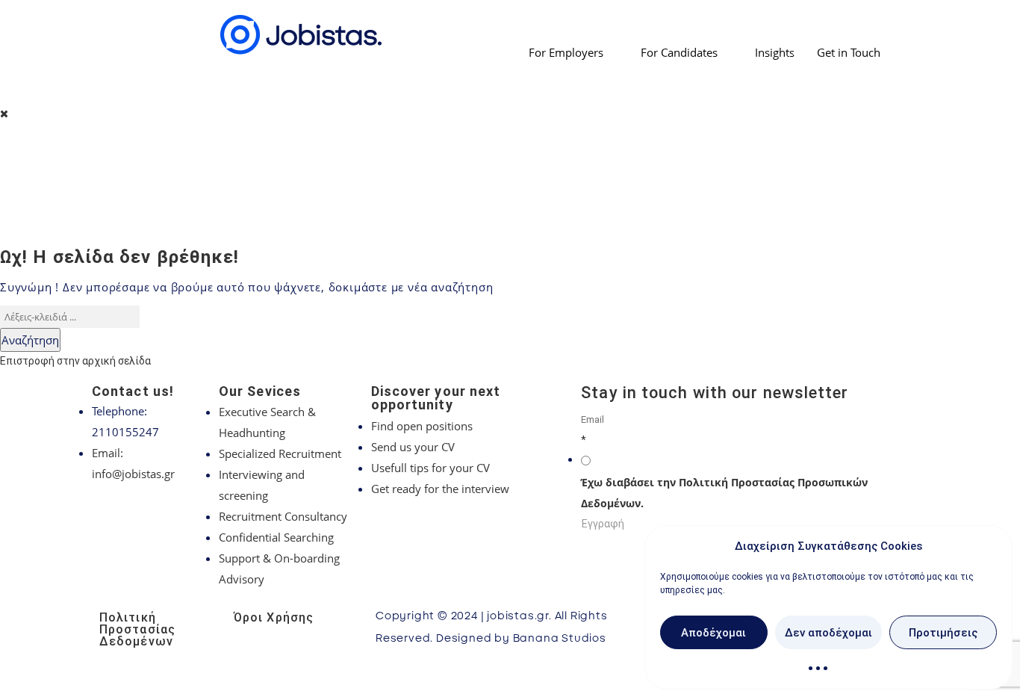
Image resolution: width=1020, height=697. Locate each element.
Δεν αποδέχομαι (828, 632)
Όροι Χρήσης (274, 617)
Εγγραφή (603, 524)
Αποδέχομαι (713, 632)
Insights (774, 52)
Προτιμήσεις (943, 632)
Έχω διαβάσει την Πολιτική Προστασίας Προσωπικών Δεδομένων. (724, 492)
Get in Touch (848, 52)
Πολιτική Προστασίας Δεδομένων (137, 629)
